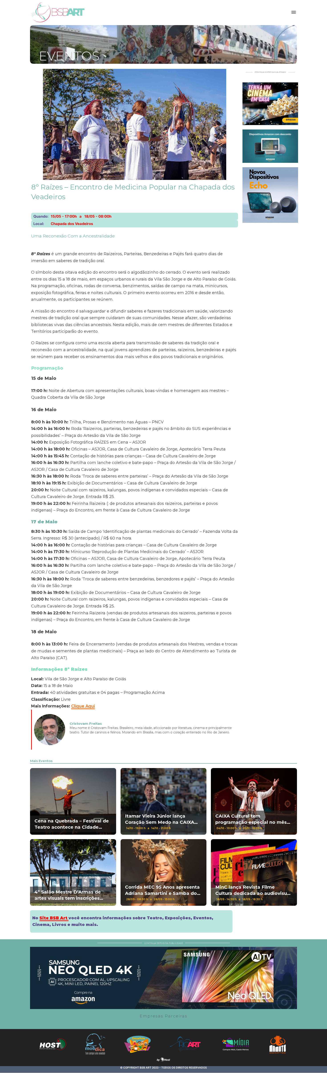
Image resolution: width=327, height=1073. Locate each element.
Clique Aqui (83, 706)
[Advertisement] (270, 293)
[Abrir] (293, 12)
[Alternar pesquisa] (282, 12)
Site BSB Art (54, 918)
